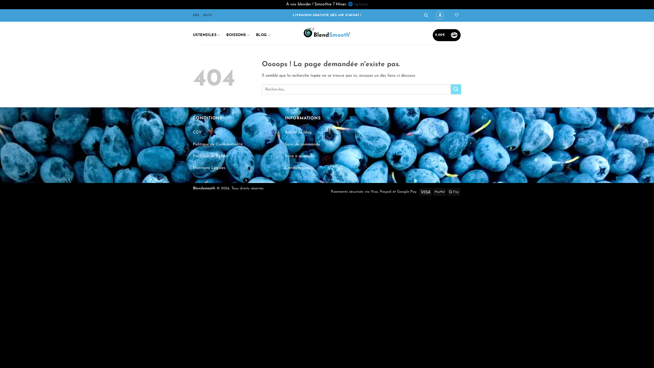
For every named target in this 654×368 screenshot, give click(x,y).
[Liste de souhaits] (456, 15)
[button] (440, 15)
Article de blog (298, 132)
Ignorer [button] (361, 4)
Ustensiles (204, 35)
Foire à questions (300, 156)
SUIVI (207, 15)
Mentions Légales (209, 168)
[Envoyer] (456, 89)
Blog (261, 35)
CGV (197, 132)
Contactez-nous (299, 168)
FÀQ (196, 15)
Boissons (236, 35)
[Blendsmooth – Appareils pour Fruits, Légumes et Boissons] (327, 33)
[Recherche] (426, 15)
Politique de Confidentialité (218, 144)
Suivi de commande (302, 144)
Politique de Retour (210, 156)
